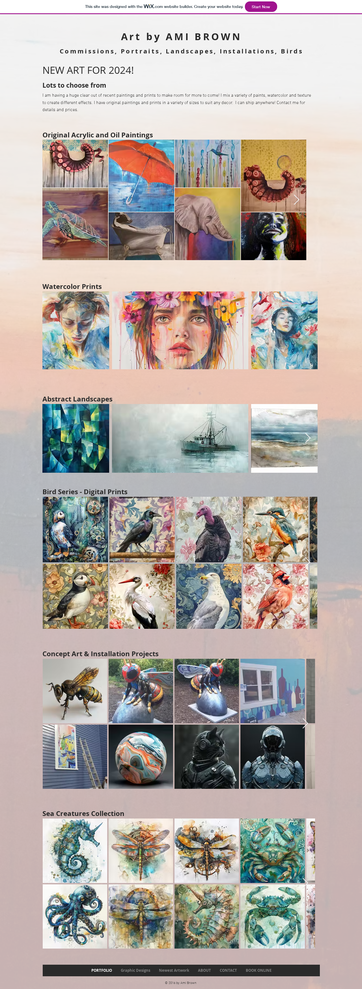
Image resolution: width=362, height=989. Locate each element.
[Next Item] (296, 200)
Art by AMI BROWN (181, 36)
